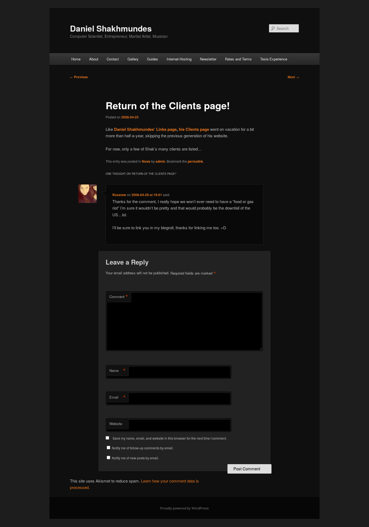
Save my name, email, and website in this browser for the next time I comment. (170, 438)
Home (75, 58)
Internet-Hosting (179, 58)
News (146, 161)
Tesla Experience (273, 58)
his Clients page (194, 129)
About (93, 58)
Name (117, 370)
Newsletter (208, 58)
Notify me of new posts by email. (135, 458)
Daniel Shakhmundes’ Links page (145, 129)
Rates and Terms (238, 58)
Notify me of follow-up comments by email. (142, 448)
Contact (113, 58)
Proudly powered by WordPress (184, 508)
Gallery (133, 58)
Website (115, 423)
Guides (152, 58)
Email (117, 397)
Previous (79, 76)
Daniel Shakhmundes (111, 28)
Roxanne (119, 194)
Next (293, 76)
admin (160, 161)
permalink (195, 161)
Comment (118, 296)
